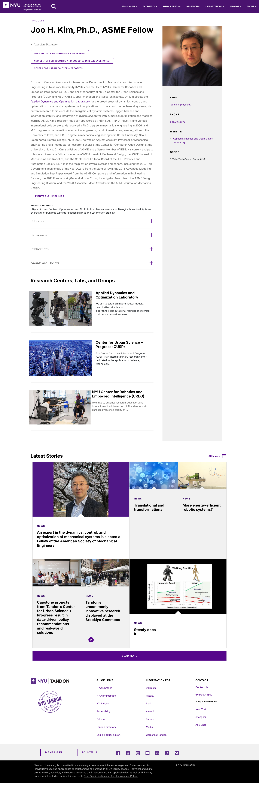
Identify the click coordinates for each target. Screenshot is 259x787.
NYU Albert (103, 703)
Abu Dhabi (201, 724)
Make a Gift (54, 752)
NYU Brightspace (106, 695)
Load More (129, 655)
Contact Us (201, 687)
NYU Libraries (104, 687)
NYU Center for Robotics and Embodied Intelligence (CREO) (72, 61)
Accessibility (104, 711)
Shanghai (200, 716)
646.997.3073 (177, 121)
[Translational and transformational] (154, 475)
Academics (150, 6)
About (251, 6)
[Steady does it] (178, 586)
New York (200, 709)
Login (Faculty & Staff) (109, 734)
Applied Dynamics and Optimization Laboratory (60, 101)
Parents (150, 719)
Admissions (129, 6)
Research (192, 6)
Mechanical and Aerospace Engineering (59, 53)
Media (149, 727)
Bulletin (101, 719)
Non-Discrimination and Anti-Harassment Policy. (111, 776)
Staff (148, 703)
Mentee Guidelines (49, 196)
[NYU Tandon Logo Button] (63, 681)
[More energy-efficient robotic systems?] (202, 475)
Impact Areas (171, 6)
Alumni (150, 711)
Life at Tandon (214, 6)
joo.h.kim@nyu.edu (180, 104)
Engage (235, 6)
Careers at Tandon (156, 734)
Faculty (150, 695)
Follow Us (89, 752)
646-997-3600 (203, 694)
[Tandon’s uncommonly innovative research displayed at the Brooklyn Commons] (105, 572)
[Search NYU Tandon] (53, 6)
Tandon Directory (106, 727)
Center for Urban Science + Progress (58, 68)
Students (151, 687)
